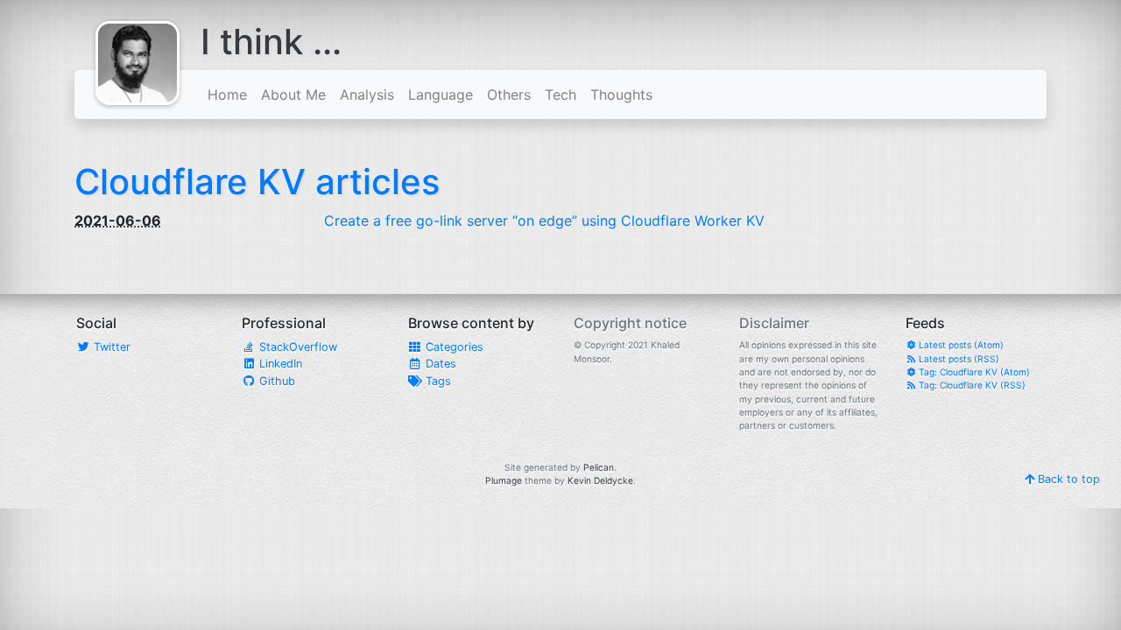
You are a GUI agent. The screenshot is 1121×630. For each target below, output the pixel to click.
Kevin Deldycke (600, 480)
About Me (293, 94)
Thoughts (621, 94)
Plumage (503, 480)
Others (509, 94)
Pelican (598, 467)
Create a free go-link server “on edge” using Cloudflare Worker (544, 220)
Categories (452, 347)
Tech (560, 94)
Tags (436, 381)
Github (275, 381)
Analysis (367, 94)
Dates (439, 363)
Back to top (1067, 479)
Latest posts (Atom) (960, 345)
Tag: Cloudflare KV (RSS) (971, 385)
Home (227, 94)
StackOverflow (296, 347)
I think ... (271, 41)
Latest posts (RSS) (957, 359)
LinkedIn (279, 363)
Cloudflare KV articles (257, 181)
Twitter (110, 347)
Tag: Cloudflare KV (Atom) (973, 372)
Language (440, 94)
